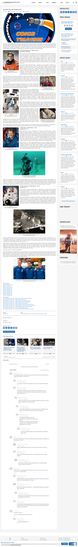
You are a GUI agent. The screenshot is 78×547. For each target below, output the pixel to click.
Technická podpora (24, 539)
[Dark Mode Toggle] (75, 544)
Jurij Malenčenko (25, 313)
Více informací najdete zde (16, 545)
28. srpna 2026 (69, 77)
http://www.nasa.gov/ (7, 285)
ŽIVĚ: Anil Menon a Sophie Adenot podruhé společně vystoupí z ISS (8, 349)
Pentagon (63, 139)
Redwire (63, 186)
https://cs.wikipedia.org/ (7, 288)
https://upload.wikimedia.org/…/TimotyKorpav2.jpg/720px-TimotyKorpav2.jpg (17, 306)
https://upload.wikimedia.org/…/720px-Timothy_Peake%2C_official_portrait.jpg (18, 304)
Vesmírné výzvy (42, 538)
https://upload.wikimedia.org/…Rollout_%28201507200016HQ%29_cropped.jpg (18, 308)
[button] (73, 3)
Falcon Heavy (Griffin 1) (66, 50)
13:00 (73, 77)
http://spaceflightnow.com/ (8, 284)
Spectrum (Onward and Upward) (68, 39)
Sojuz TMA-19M (35, 313)
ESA (62, 61)
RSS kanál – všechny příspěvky (64, 538)
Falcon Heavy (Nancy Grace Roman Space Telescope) (67, 22)
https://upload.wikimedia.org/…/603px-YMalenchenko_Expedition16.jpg (16, 301)
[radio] (3, 323)
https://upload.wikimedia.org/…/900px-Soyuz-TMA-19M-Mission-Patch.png (17, 298)
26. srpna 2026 (69, 174)
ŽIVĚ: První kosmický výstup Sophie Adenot (22, 348)
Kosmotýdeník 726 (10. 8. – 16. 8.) (34, 348)
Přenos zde (68, 28)
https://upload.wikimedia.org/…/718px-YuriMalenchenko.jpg (14, 299)
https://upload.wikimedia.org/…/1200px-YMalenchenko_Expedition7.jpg (16, 300)
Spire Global (63, 124)
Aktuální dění (5, 313)
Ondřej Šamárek (20, 444)
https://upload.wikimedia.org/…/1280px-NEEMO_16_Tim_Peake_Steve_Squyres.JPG (19, 305)
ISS (21, 313)
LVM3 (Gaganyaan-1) (66, 46)
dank (23, 477)
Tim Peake (45, 313)
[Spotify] (73, 12)
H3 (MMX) (63, 42)
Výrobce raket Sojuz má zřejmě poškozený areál (49, 349)
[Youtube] (61, 12)
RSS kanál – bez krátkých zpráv (64, 539)
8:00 (73, 113)
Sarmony (63, 111)
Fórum (61, 2)
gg (22, 520)
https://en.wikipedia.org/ (7, 287)
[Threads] (71, 12)
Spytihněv (24, 382)
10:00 (73, 95)
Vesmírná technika (43, 539)
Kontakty (22, 538)
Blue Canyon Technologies (67, 93)
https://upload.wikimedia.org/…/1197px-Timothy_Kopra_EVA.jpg (15, 307)
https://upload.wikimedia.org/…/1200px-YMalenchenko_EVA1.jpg (15, 303)
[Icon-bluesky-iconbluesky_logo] (76, 12)
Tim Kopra (41, 313)
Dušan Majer (5, 11)
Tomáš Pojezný (63, 77)
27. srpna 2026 (69, 126)
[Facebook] (64, 12)
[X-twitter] (68, 12)
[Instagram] (66, 12)
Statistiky (34, 2)
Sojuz (30, 313)
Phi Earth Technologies (66, 154)
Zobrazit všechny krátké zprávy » (68, 201)
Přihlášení (47, 364)
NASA (62, 172)
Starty (47, 2)
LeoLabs (63, 75)
